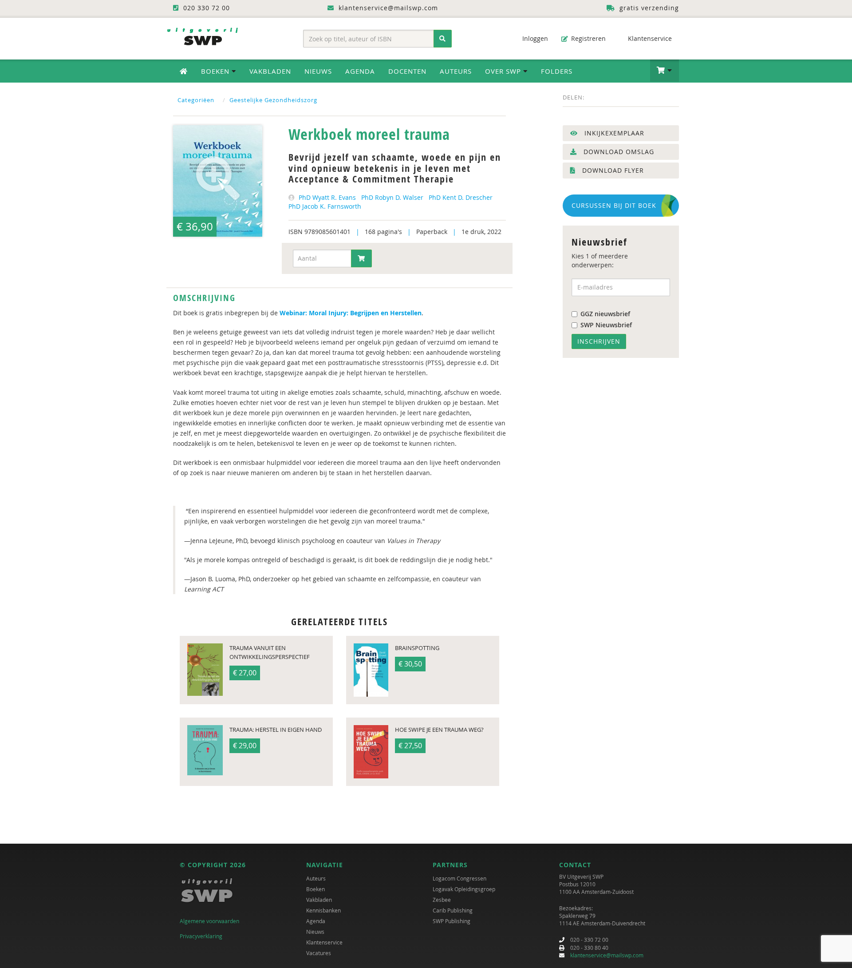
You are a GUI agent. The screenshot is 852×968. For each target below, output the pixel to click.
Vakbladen (270, 71)
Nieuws (318, 71)
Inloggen (534, 38)
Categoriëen (196, 100)
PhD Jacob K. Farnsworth (324, 206)
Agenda (360, 71)
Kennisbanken (323, 910)
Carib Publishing (453, 910)
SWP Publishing (451, 920)
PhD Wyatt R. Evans (327, 197)
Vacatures (318, 952)
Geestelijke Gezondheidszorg (273, 100)
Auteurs (456, 71)
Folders (556, 71)
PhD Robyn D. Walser (392, 197)
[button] (664, 71)
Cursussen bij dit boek (614, 205)
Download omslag (617, 151)
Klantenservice (649, 38)
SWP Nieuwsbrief (606, 325)
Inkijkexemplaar (613, 133)
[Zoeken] (443, 39)
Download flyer (612, 170)
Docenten (407, 71)
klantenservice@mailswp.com (606, 955)
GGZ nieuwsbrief (605, 313)
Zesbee (442, 899)
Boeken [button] (216, 71)
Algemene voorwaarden (209, 920)
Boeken (315, 889)
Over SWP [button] (504, 71)
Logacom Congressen (459, 878)
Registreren (587, 38)
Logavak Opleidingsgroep (464, 889)
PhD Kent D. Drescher (461, 197)
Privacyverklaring (201, 936)
